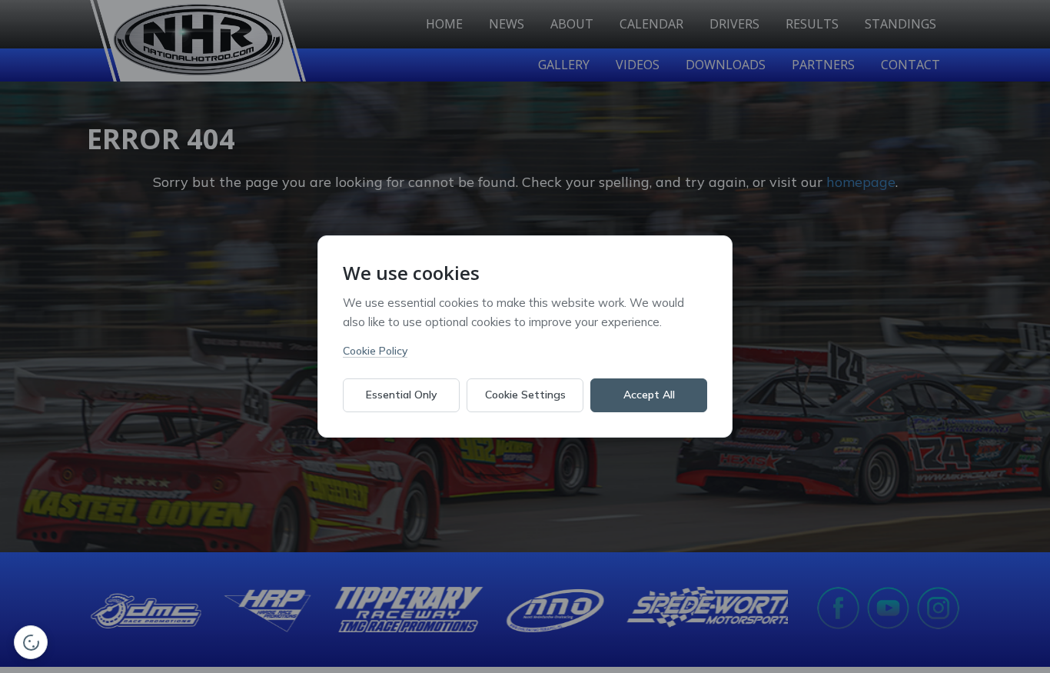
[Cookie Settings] (31, 642)
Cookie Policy (375, 351)
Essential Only (401, 394)
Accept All (649, 394)
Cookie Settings (525, 394)
